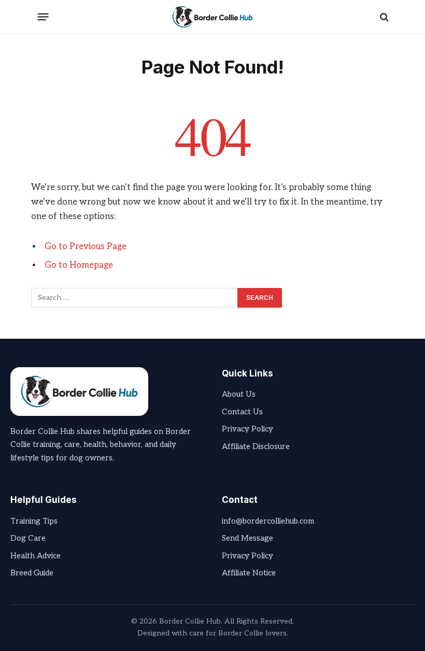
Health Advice (35, 555)
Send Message (247, 538)
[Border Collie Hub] (212, 17)
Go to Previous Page (85, 246)
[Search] (383, 16)
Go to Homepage (79, 265)
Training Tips (34, 521)
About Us (239, 394)
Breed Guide (31, 572)
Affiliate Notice (249, 572)
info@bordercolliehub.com (268, 521)
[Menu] (43, 17)
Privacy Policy (247, 428)
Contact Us (242, 411)
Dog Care (28, 538)
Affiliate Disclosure (256, 446)
